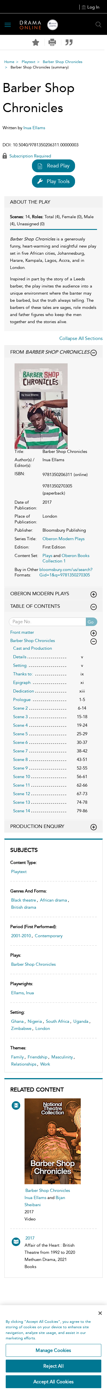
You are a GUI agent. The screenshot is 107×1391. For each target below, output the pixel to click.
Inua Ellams (35, 1197)
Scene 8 (20, 759)
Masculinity (62, 1057)
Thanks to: (23, 674)
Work (45, 1064)
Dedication (23, 691)
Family (17, 1057)
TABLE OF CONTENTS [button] (35, 606)
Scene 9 (20, 768)
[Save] (36, 42)
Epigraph (22, 682)
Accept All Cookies (53, 1381)
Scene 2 (20, 708)
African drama (53, 900)
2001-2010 (21, 935)
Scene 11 (21, 785)
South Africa (57, 1021)
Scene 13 (21, 802)
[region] (53, 1348)
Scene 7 (20, 751)
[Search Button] (98, 24)
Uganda (80, 1021)
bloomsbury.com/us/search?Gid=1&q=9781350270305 (65, 572)
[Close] (100, 1313)
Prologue (22, 699)
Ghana (17, 1021)
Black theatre (23, 900)
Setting (20, 665)
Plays (47, 555)
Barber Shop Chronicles (62, 62)
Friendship (37, 1057)
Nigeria (35, 1021)
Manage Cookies (53, 1350)
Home (9, 62)
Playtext (28, 62)
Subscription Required (29, 156)
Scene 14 (21, 810)
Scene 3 (20, 716)
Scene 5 (20, 733)
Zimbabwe (21, 1028)
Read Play (58, 166)
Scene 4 (20, 725)
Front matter (22, 632)
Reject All (53, 1366)
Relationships (23, 1064)
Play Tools (58, 181)
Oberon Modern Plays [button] (39, 593)
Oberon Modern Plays (63, 538)
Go (91, 622)
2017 (30, 1238)
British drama (23, 907)
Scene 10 (21, 776)
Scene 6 (20, 742)
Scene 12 (21, 793)
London (42, 1028)
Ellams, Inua (22, 992)
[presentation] (53, 1141)
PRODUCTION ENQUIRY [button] (37, 826)
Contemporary (48, 935)
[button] (52, 42)
